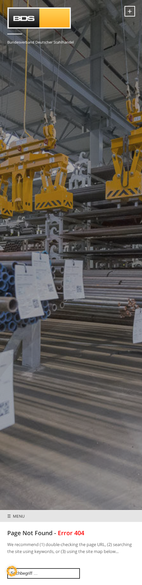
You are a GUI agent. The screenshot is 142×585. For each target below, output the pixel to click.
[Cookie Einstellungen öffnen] (12, 575)
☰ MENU (16, 516)
